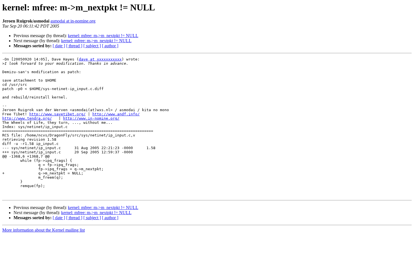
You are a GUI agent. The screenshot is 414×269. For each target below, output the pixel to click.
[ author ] (110, 45)
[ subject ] (92, 45)
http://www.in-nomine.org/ (91, 118)
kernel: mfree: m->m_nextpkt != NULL (103, 35)
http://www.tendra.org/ (27, 118)
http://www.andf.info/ (116, 114)
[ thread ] (74, 45)
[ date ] (59, 45)
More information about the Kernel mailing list (43, 230)
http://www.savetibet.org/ (57, 114)
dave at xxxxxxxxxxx (100, 59)
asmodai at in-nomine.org (72, 21)
